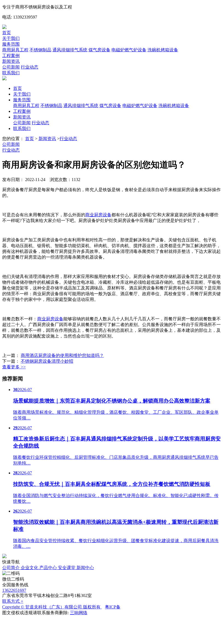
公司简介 (11, 567)
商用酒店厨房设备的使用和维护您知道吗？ (62, 355)
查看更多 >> (14, 367)
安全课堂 (67, 567)
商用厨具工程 (15, 50)
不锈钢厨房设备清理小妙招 (47, 361)
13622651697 (14, 590)
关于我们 (11, 38)
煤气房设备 (99, 50)
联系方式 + (12, 601)
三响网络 (78, 612)
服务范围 (11, 44)
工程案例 (11, 55)
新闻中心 (85, 567)
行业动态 (29, 67)
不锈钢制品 (40, 50)
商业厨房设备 (98, 214)
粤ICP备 (112, 607)
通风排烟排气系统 (69, 50)
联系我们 (11, 72)
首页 (6, 32)
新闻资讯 (11, 61)
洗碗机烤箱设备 (163, 50)
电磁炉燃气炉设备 (128, 50)
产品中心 (48, 567)
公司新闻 (11, 67)
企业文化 (30, 567)
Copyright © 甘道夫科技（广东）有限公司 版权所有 (52, 607)
